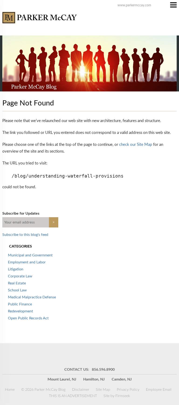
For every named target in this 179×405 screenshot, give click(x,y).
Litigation (15, 269)
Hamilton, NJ (94, 379)
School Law (17, 290)
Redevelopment (20, 311)
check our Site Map (135, 145)
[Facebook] (107, 355)
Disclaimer (80, 389)
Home (10, 389)
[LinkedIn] (83, 355)
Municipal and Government (30, 255)
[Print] (118, 355)
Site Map (103, 389)
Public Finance (20, 304)
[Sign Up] (60, 355)
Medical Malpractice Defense (32, 297)
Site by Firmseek (116, 396)
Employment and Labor (27, 262)
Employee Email (159, 389)
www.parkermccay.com (134, 5)
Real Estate (17, 283)
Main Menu (173, 4)
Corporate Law (20, 276)
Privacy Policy (128, 389)
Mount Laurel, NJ (62, 379)
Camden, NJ (122, 379)
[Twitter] (95, 355)
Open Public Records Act (28, 318)
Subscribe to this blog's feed (25, 235)
